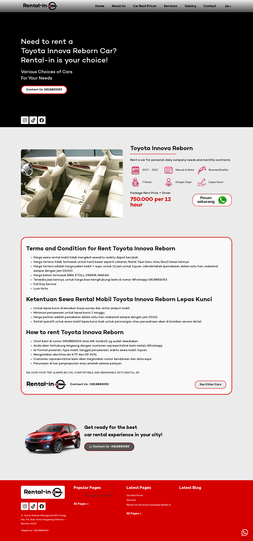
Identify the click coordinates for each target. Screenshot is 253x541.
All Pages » (81, 503)
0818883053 (41, 531)
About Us (119, 6)
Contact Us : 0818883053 (89, 384)
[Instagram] (25, 120)
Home (99, 6)
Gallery (190, 6)
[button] (25, 184)
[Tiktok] (33, 120)
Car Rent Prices (145, 6)
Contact (210, 6)
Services (170, 6)
